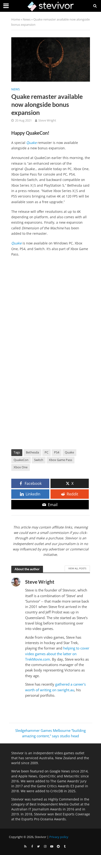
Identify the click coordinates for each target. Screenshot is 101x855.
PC (46, 452)
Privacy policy (58, 837)
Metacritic (72, 776)
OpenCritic (47, 776)
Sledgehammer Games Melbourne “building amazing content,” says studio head (50, 733)
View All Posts (77, 568)
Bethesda (32, 452)
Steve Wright (47, 120)
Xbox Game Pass (60, 460)
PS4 (56, 452)
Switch (38, 460)
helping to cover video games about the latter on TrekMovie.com (57, 654)
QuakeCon (21, 460)
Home (15, 19)
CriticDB (56, 791)
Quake (31, 142)
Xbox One (20, 467)
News (27, 19)
